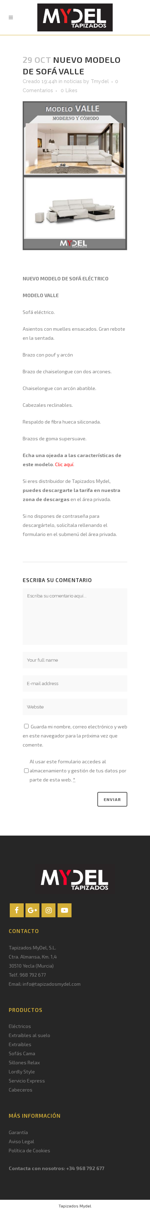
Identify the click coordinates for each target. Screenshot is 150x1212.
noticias (73, 81)
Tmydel (100, 81)
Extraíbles (20, 1044)
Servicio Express (27, 1081)
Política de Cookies (29, 1150)
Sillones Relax (24, 1062)
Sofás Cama (22, 1053)
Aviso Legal (21, 1141)
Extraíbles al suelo (29, 1035)
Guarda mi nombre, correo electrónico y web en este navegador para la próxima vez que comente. (75, 735)
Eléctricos (20, 1026)
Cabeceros (20, 1090)
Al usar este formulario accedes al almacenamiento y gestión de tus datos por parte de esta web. (78, 770)
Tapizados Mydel (75, 1205)
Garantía (18, 1132)
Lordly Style (22, 1071)
